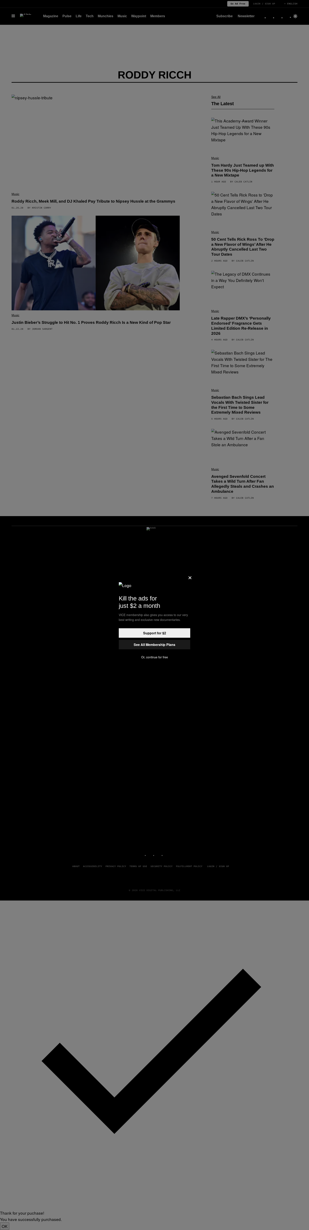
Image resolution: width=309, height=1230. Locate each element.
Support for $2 (154, 633)
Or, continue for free (154, 657)
